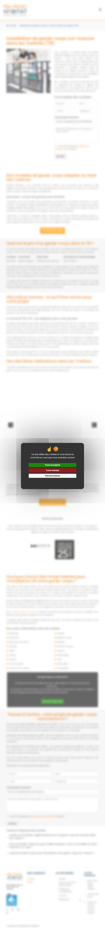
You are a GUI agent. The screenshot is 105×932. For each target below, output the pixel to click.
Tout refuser (52, 470)
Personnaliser (52, 475)
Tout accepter (52, 465)
